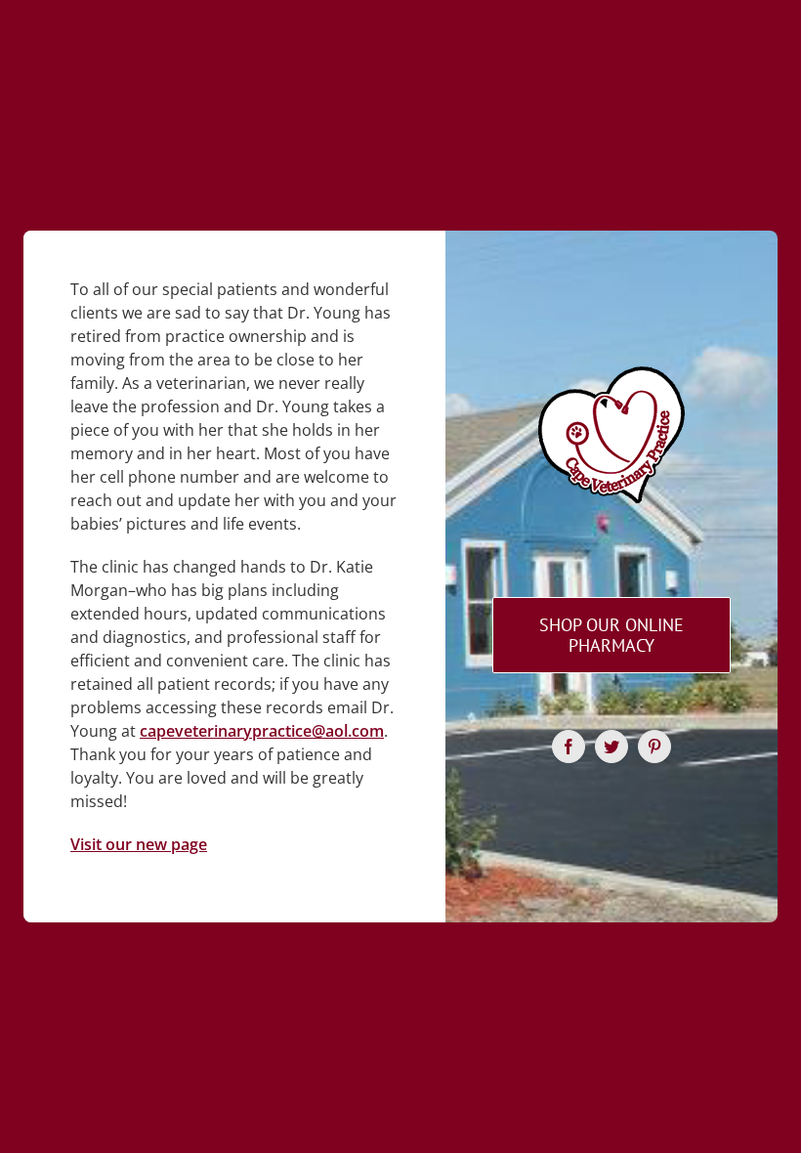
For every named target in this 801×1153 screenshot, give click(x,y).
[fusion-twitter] (611, 746)
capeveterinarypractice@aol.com (262, 731)
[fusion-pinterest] (654, 746)
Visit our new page (138, 844)
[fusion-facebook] (568, 746)
